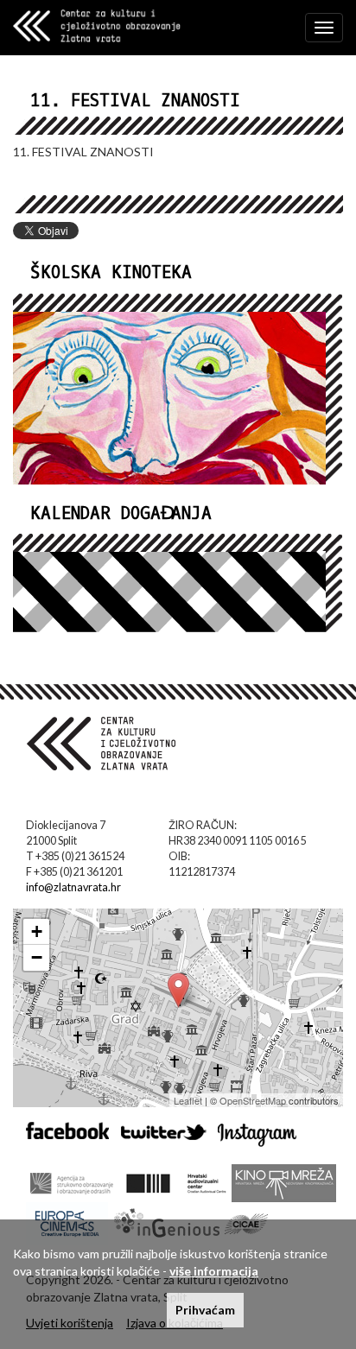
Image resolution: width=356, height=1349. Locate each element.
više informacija (213, 1271)
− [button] (36, 957)
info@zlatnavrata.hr (73, 887)
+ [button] (36, 931)
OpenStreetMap (252, 1100)
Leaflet (188, 1100)
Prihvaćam (205, 1309)
